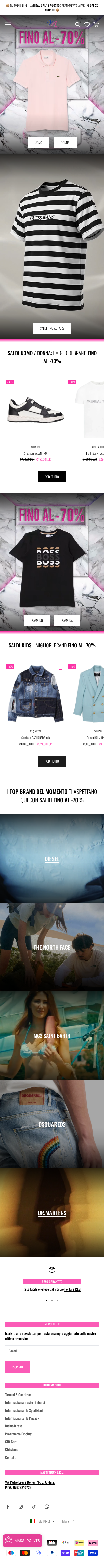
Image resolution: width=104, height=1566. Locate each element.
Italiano (65, 1521)
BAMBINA (67, 620)
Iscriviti (17, 1366)
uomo (38, 142)
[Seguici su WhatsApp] (46, 1506)
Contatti (10, 1457)
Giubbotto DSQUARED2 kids (35, 737)
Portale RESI (72, 1289)
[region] (52, 1279)
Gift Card (11, 1441)
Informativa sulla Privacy (22, 1418)
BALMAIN (98, 731)
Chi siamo (11, 1449)
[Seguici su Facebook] (7, 1506)
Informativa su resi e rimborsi (25, 1402)
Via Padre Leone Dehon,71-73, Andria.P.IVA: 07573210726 (30, 1484)
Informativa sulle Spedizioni (24, 1410)
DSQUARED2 (35, 731)
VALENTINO (35, 447)
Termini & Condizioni (18, 1394)
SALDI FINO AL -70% (52, 328)
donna (65, 142)
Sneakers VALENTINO (35, 453)
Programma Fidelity (18, 1433)
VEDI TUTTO (52, 476)
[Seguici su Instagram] (20, 1506)
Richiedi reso (13, 1425)
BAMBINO (37, 620)
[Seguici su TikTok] (33, 1506)
